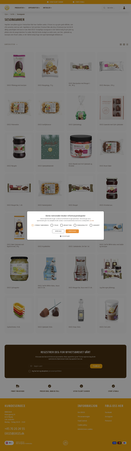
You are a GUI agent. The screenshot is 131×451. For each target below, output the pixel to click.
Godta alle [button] (72, 231)
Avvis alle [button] (58, 231)
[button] (65, 236)
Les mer (91, 220)
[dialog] (65, 225)
